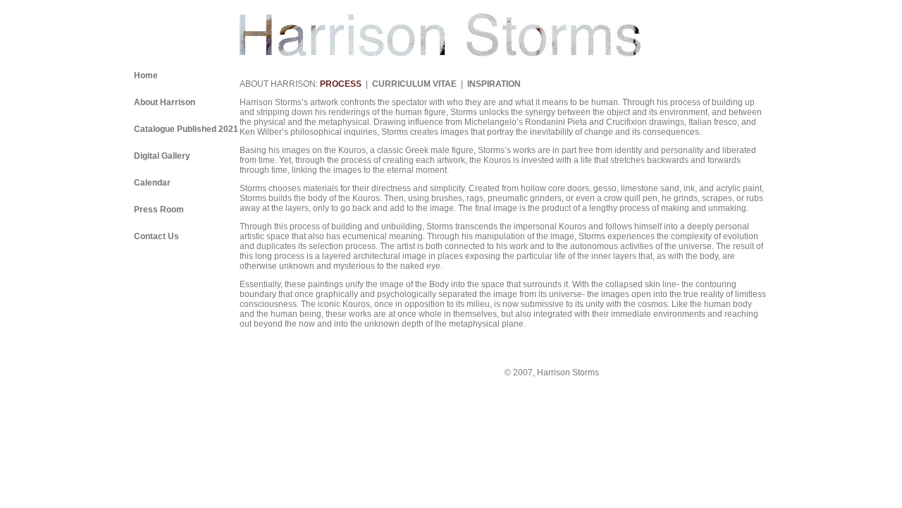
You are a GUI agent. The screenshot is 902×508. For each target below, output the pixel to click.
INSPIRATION (494, 84)
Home (146, 75)
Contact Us (156, 236)
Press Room (159, 209)
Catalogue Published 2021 (186, 129)
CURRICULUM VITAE (414, 84)
